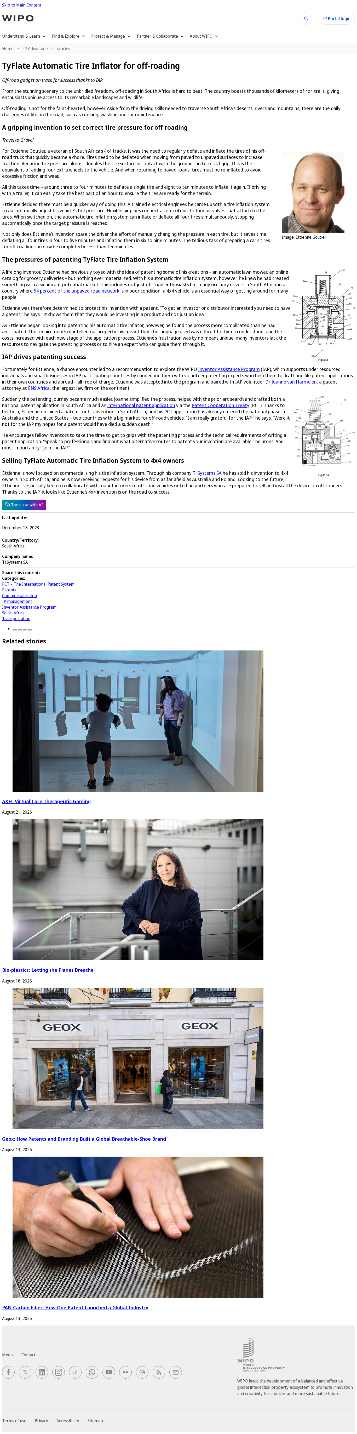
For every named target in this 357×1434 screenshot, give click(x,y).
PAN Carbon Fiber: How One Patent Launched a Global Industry (75, 1307)
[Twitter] (20, 630)
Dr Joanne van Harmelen (291, 382)
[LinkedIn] (25, 630)
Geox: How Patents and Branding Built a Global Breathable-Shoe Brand (84, 1138)
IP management (17, 601)
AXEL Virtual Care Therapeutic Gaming (46, 801)
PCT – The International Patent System (38, 584)
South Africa (13, 613)
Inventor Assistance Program (229, 369)
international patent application (141, 405)
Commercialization (19, 595)
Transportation (16, 618)
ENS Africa (39, 388)
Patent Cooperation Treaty (220, 405)
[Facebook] (15, 630)
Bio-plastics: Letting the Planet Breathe (48, 970)
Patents (9, 590)
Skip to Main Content (21, 5)
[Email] (30, 630)
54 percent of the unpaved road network (76, 291)
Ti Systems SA (207, 473)
